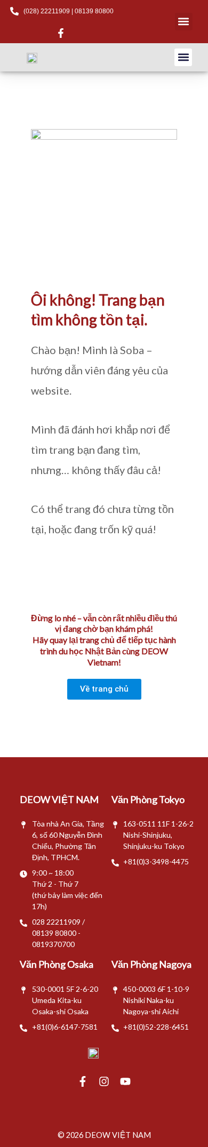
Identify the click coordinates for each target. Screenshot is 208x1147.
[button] (184, 21)
